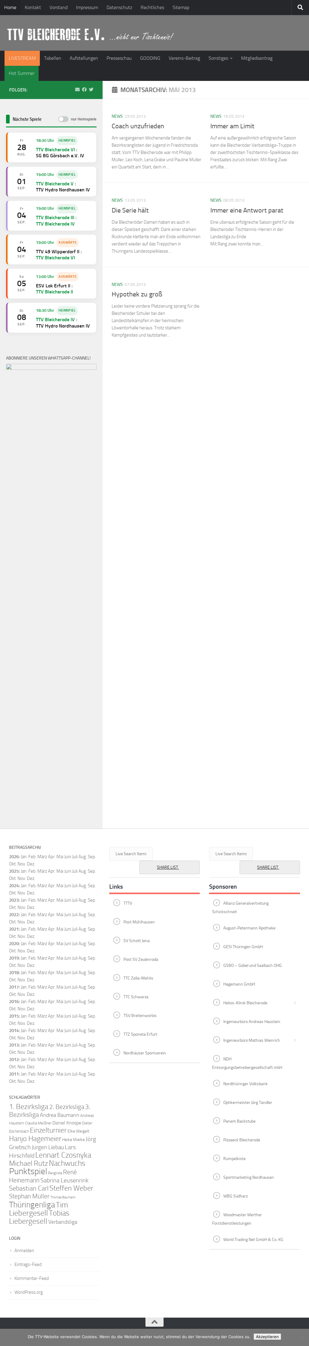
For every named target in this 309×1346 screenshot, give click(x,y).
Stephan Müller (29, 1196)
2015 (14, 1016)
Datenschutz (119, 7)
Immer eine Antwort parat (246, 210)
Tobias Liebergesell (39, 1217)
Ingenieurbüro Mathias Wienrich (251, 1040)
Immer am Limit (232, 126)
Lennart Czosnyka (63, 1154)
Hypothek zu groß (137, 294)
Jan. (24, 856)
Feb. (32, 856)
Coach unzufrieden (138, 126)
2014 (14, 1030)
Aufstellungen (84, 58)
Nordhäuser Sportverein (144, 1052)
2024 (14, 885)
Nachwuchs (67, 1163)
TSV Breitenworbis (140, 1015)
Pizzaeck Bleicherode (241, 1139)
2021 (14, 929)
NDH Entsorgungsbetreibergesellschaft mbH (247, 1063)
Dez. (31, 878)
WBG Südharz (235, 1195)
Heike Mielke (73, 1139)
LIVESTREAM (22, 58)
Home (10, 7)
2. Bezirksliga (66, 1107)
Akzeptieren (267, 1336)
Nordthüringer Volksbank (245, 1083)
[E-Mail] (77, 89)
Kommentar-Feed (31, 1278)
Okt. (13, 878)
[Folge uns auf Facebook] (84, 89)
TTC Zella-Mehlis (138, 977)
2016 (14, 1001)
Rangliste (55, 1173)
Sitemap (181, 7)
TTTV (127, 903)
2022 (14, 914)
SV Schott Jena (136, 940)
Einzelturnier (48, 1130)
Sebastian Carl (29, 1188)
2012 (14, 1059)
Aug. (82, 856)
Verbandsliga (62, 1222)
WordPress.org (28, 1292)
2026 (14, 856)
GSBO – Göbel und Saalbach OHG (252, 965)
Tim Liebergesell (38, 1209)
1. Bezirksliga (28, 1106)
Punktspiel (28, 1171)
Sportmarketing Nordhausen (248, 1177)
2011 (14, 1074)
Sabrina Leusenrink (64, 1180)
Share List (168, 867)
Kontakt (33, 7)
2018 (14, 972)
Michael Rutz (28, 1163)
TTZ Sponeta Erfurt (140, 1034)
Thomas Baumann (62, 1197)
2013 (14, 1045)
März (42, 856)
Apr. (52, 856)
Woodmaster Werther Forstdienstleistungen (237, 1219)
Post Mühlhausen (139, 921)
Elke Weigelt (78, 1131)
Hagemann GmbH (239, 983)
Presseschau (119, 58)
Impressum (87, 7)
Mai (59, 856)
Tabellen (52, 58)
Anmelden (24, 1250)
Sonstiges (218, 58)
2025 (14, 871)
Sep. (92, 871)
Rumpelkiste (234, 1158)
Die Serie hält (130, 210)
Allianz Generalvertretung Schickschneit (240, 907)
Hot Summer (21, 73)
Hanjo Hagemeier (35, 1138)
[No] (301, 1338)
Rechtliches (152, 7)
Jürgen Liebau (48, 1147)
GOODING (150, 58)
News (117, 116)
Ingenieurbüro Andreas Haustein (251, 1021)
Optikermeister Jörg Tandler (247, 1102)
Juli (75, 871)
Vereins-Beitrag (184, 58)
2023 (14, 900)
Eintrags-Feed (28, 1264)
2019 (14, 958)
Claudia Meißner (38, 1123)
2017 (14, 987)
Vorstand (58, 7)
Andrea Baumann (59, 1115)
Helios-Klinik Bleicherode (245, 1002)
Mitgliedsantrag (256, 58)
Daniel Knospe (67, 1123)
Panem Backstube (239, 1121)
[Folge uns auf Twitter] (91, 89)
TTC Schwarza (135, 996)
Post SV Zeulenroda (140, 959)
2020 (14, 943)
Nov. (22, 878)
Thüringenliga (32, 1205)
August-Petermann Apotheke (249, 927)
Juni (67, 856)
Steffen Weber (71, 1188)
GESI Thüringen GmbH (243, 946)
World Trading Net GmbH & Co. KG (253, 1239)
